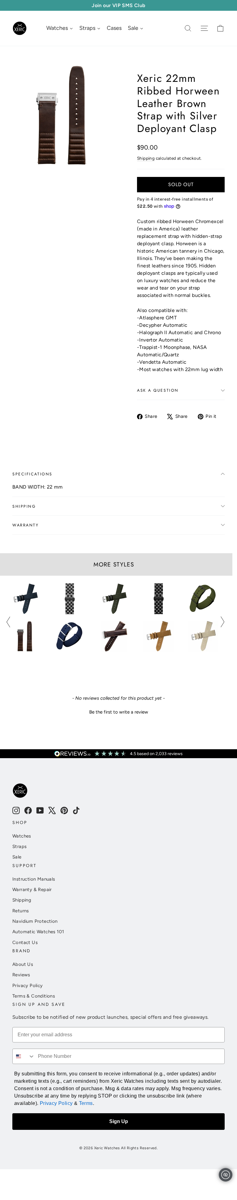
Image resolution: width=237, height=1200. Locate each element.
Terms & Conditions (33, 996)
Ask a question (158, 390)
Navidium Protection (35, 921)
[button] (118, 711)
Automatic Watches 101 (38, 931)
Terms (86, 1103)
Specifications (32, 474)
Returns (20, 911)
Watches (21, 836)
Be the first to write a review (118, 712)
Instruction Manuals (33, 879)
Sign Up (118, 1121)
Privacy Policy (27, 985)
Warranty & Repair (32, 889)
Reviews (21, 975)
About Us (22, 964)
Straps (19, 846)
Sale (17, 857)
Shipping (146, 158)
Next (222, 622)
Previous (8, 622)
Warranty (25, 525)
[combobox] (24, 1056)
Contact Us (25, 942)
